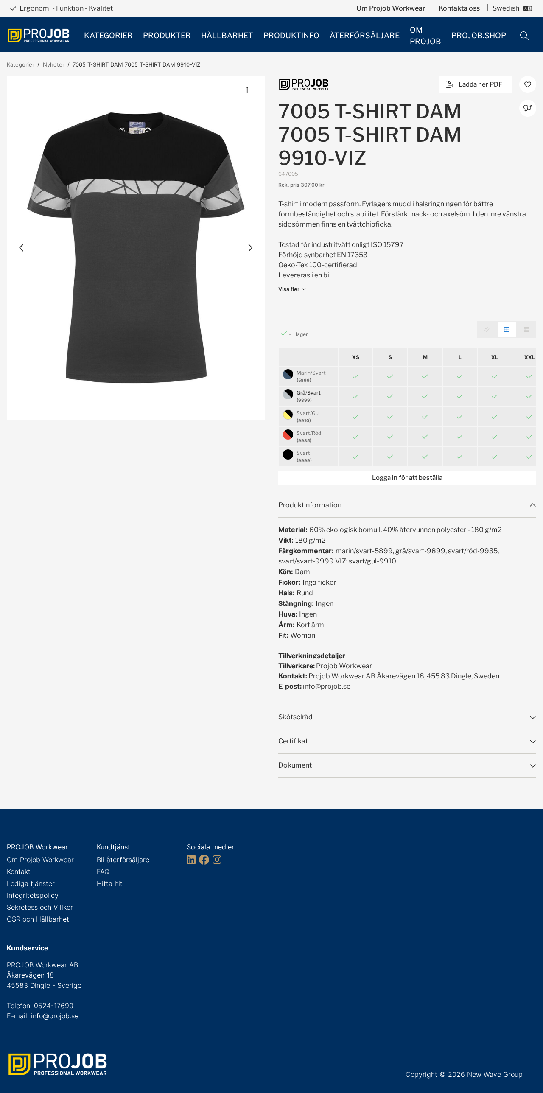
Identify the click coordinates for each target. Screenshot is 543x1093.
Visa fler (288, 289)
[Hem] (38, 35)
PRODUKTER (167, 35)
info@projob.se (54, 1016)
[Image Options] (247, 90)
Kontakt (19, 871)
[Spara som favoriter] (527, 84)
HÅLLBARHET (227, 35)
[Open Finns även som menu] (527, 108)
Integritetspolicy (33, 895)
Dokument (295, 765)
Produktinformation (309, 505)
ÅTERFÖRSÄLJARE (365, 35)
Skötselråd (295, 717)
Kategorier (20, 64)
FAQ (103, 871)
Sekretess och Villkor (40, 907)
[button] (136, 248)
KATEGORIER (108, 35)
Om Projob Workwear (390, 8)
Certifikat (293, 741)
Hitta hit (110, 883)
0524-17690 (53, 1005)
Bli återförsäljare (123, 859)
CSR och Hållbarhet (38, 919)
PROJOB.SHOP (478, 35)
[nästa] (249, 247)
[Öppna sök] (524, 36)
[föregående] (21, 247)
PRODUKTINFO (291, 35)
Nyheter (53, 64)
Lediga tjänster (31, 883)
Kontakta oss (459, 8)
